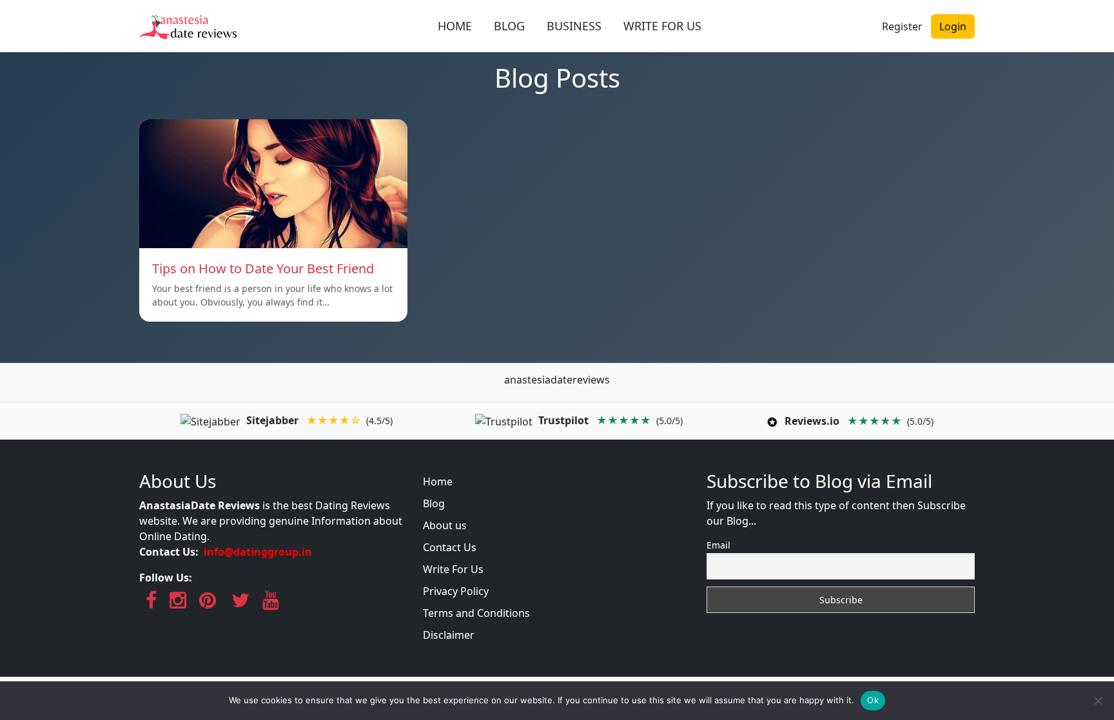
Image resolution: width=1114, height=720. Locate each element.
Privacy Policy (456, 591)
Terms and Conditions (476, 613)
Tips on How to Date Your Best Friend (263, 268)
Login (952, 26)
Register (902, 26)
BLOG (509, 26)
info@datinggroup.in (258, 552)
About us (445, 525)
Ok (873, 700)
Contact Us (449, 547)
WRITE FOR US (662, 26)
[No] (1097, 700)
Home (438, 481)
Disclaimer (448, 635)
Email (718, 545)
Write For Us (453, 569)
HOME (455, 26)
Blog (434, 503)
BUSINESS (574, 26)
